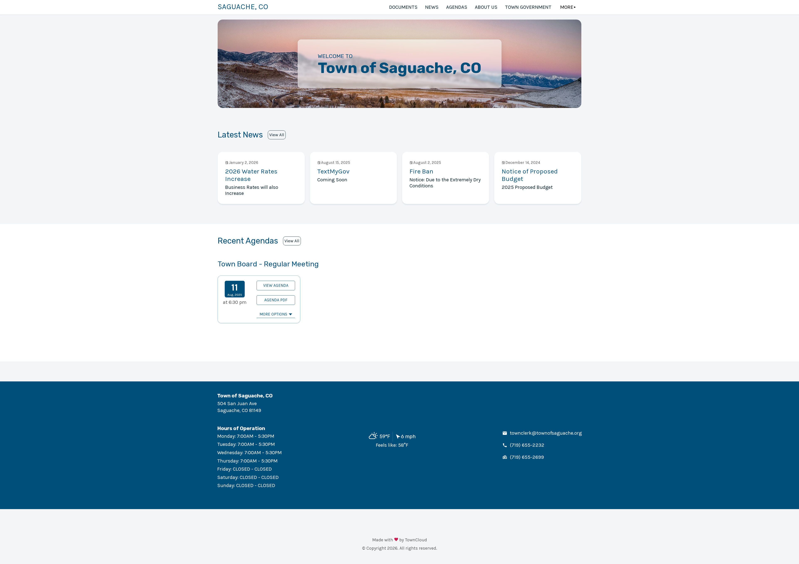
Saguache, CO (243, 6)
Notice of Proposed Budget (530, 175)
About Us (486, 7)
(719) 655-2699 (527, 457)
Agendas (456, 7)
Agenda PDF (275, 300)
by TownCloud (413, 539)
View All (276, 134)
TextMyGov (333, 171)
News (432, 7)
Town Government (528, 7)
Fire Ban (421, 171)
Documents (403, 7)
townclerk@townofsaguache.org (546, 433)
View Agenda (275, 285)
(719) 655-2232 (527, 445)
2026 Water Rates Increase (251, 175)
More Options (273, 314)
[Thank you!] (396, 540)
